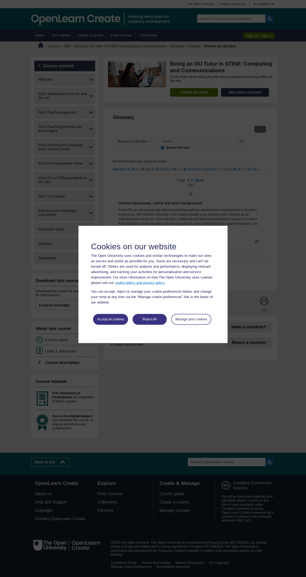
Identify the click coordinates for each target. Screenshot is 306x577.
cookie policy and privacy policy (139, 283)
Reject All (150, 319)
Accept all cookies (110, 319)
